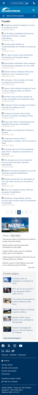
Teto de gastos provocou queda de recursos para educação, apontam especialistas (17, 162)
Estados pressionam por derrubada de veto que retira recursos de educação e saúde (18, 181)
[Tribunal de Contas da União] (13, 351)
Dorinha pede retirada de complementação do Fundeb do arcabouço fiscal (19, 46)
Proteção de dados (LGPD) (11, 378)
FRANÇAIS (22, 355)
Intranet (6, 361)
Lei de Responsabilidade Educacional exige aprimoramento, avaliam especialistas (17, 35)
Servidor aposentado (9, 371)
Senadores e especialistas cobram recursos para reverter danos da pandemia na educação (19, 200)
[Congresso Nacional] (7, 351)
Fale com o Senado (10, 381)
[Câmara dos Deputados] (3, 351)
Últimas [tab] (6, 236)
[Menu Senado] (4, 3)
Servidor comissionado (10, 368)
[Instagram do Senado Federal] (15, 346)
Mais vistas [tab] (15, 236)
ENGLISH (5, 355)
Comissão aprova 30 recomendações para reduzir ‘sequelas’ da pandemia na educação (18, 151)
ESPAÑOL (13, 355)
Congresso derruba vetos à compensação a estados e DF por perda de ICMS (19, 140)
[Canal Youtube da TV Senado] (20, 346)
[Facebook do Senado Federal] (4, 346)
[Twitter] (9, 346)
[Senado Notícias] (11, 10)
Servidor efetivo (7, 365)
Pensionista (6, 374)
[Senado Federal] (19, 3)
